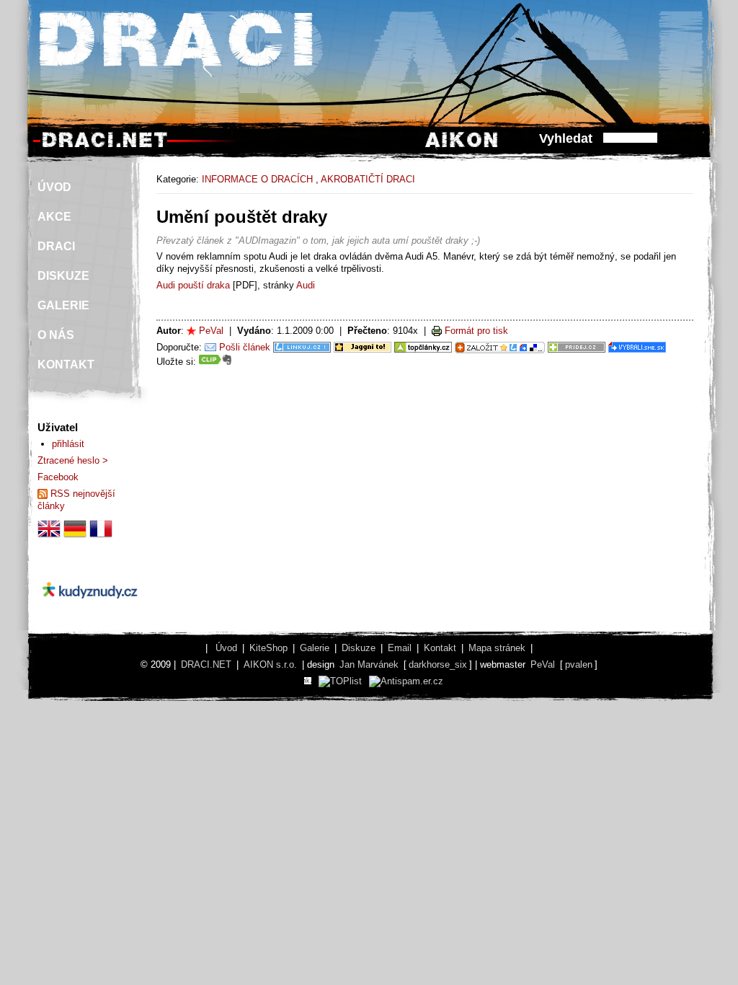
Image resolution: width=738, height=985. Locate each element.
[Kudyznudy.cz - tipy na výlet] (89, 610)
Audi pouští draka (193, 285)
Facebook (58, 477)
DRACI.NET (206, 664)
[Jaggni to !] (362, 347)
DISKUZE (63, 276)
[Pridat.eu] (500, 347)
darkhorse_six (438, 664)
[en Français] (100, 536)
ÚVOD (54, 187)
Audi (305, 285)
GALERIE (63, 305)
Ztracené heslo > (72, 460)
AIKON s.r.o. (270, 664)
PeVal (211, 330)
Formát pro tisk (476, 330)
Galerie (314, 647)
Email (400, 647)
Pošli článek (244, 347)
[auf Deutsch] (74, 536)
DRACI (56, 246)
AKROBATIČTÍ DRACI (368, 179)
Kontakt (440, 647)
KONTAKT (65, 364)
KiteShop (268, 647)
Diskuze (358, 647)
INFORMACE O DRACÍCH (257, 179)
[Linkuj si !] (302, 347)
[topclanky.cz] (423, 347)
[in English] (49, 536)
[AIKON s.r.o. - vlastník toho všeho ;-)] (461, 146)
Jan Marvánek (369, 664)
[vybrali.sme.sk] (637, 347)
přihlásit (68, 443)
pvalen (578, 664)
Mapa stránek (496, 647)
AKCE (54, 217)
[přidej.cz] (576, 347)
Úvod (226, 647)
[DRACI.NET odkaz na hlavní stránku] (104, 146)
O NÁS (55, 335)
